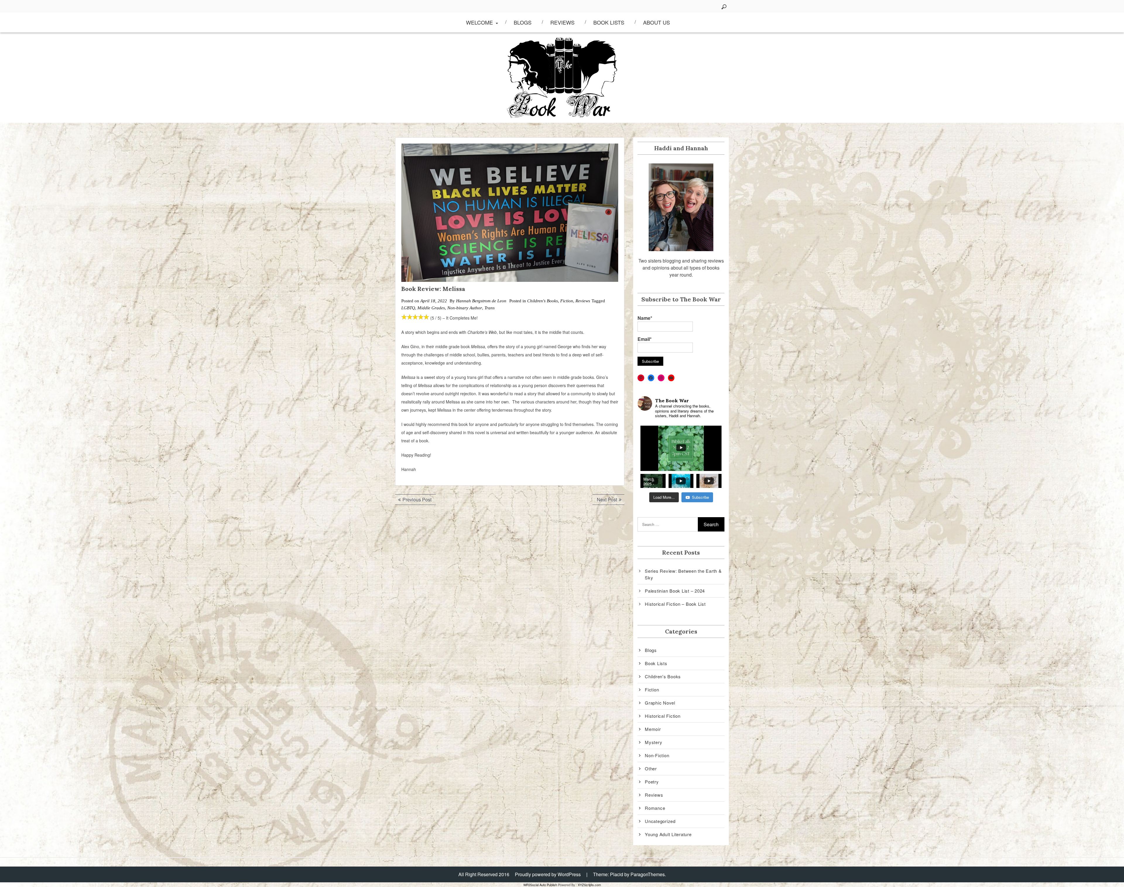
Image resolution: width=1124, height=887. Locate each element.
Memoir (653, 729)
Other (651, 768)
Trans (489, 308)
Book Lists (608, 22)
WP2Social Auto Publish (540, 884)
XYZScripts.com (589, 884)
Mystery (653, 742)
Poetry (652, 782)
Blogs (523, 22)
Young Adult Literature (668, 834)
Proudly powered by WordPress (548, 874)
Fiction (566, 300)
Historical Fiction (663, 716)
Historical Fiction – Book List (675, 604)
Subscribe (700, 497)
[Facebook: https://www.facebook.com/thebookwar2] (651, 378)
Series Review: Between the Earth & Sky (683, 574)
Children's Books (542, 300)
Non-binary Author (464, 308)
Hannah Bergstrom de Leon (481, 300)
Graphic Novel (660, 703)
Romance (655, 808)
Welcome (479, 22)
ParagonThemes (647, 874)
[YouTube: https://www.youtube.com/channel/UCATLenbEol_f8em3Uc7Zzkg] (671, 378)
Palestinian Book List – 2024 (675, 591)
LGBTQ (408, 308)
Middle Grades (431, 308)
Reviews (562, 22)
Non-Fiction (657, 755)
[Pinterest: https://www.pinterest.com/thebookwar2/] (641, 378)
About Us (656, 22)
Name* (645, 318)
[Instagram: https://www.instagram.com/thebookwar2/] (661, 378)
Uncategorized (660, 821)
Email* (645, 339)
